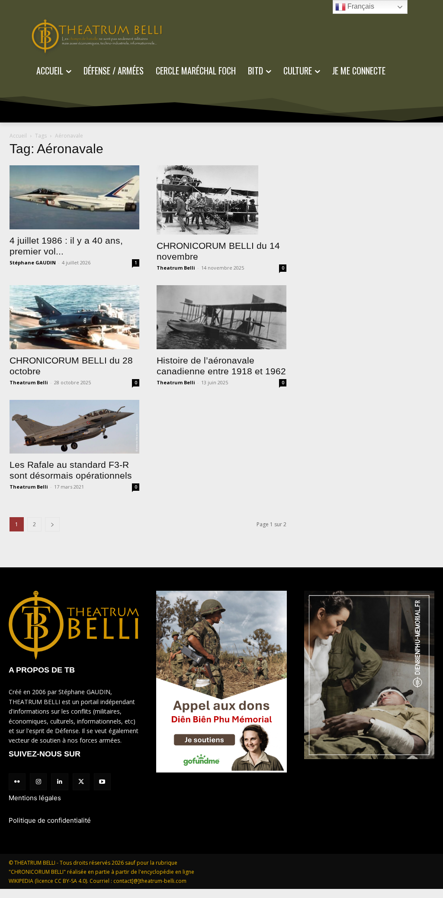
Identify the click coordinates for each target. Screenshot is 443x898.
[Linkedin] (59, 781)
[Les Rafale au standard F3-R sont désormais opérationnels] (74, 427)
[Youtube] (102, 781)
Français (360, 6)
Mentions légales (35, 798)
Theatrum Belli (176, 267)
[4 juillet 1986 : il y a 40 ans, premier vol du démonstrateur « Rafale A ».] (74, 197)
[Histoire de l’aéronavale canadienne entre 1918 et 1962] (221, 317)
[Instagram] (38, 781)
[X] (81, 781)
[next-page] (52, 524)
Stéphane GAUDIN (33, 262)
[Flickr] (17, 781)
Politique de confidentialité (50, 820)
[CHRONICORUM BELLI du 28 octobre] (74, 317)
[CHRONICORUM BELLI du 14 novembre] (221, 200)
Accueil (18, 135)
